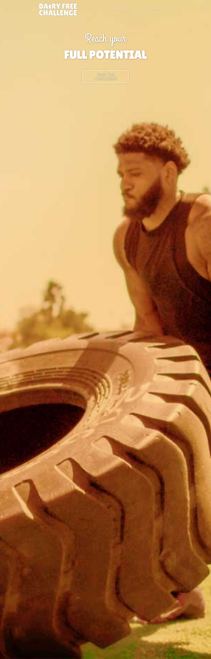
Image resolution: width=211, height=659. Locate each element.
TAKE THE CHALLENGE (147, 8)
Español (168, 8)
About (128, 8)
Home (118, 8)
